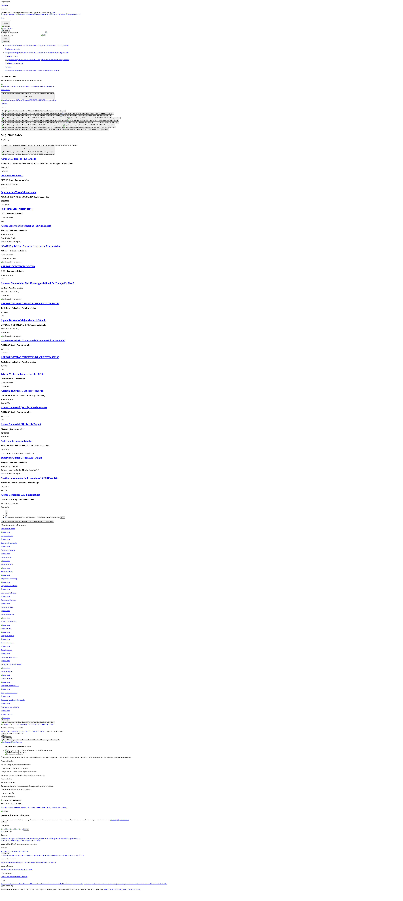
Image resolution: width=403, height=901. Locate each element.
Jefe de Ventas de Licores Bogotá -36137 (22, 374)
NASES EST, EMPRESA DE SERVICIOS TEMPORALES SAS (23, 731)
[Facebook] (3, 829)
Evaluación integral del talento (33, 862)
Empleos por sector (47, 855)
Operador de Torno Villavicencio (18, 192)
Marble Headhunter (7, 877)
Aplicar (4, 735)
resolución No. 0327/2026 (112, 889)
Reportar (19, 742)
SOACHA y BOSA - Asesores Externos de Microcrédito (30, 246)
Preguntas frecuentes (20, 855)
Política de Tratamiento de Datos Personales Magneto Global (21, 884)
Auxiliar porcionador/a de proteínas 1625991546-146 (29, 478)
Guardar (8, 737)
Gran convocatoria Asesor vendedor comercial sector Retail (33, 340)
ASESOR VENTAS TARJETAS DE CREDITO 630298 (30, 303)
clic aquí (53, 12)
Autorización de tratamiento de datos (53, 884)
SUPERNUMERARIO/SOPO (17, 209)
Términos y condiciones (73, 884)
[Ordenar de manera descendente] (27, 154)
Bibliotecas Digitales (20, 877)
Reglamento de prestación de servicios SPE (128, 884)
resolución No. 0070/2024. (132, 889)
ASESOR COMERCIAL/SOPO (18, 266)
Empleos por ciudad (34, 855)
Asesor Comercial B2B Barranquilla (20, 494)
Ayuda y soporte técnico (75, 855)
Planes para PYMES (25, 869)
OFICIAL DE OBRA (12, 175)
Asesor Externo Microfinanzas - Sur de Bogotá (26, 225)
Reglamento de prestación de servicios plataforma (97, 884)
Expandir (8, 742)
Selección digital (17, 862)
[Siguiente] (27, 521)
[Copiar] (26, 829)
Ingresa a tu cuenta (21, 851)
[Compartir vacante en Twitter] (16, 829)
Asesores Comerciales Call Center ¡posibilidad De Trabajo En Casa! (37, 283)
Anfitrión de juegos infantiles (16, 441)
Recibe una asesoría (49, 862)
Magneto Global (6, 862)
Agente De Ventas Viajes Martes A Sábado (23, 320)
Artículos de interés (7, 855)
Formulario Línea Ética (150, 884)
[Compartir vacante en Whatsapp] (7, 829)
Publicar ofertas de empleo (9, 869)
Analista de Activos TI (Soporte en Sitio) (22, 390)
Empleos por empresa (60, 855)
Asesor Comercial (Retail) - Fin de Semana (24, 407)
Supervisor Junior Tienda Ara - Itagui (21, 457)
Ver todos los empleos (8, 851)
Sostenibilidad (162, 884)
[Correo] (21, 829)
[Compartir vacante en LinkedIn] (12, 829)
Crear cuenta (5, 853)
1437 (62, 517)
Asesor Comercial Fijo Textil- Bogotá (21, 424)
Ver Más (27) (5, 720)
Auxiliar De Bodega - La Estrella (18, 158)
